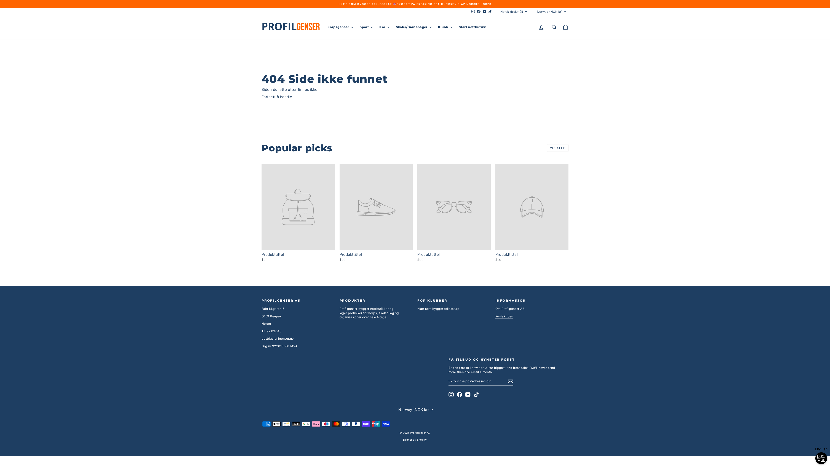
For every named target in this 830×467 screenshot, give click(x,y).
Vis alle (557, 148)
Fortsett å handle (277, 97)
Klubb (443, 27)
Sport (365, 27)
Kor (382, 27)
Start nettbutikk (472, 27)
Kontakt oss (504, 316)
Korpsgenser (338, 27)
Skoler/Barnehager (412, 27)
